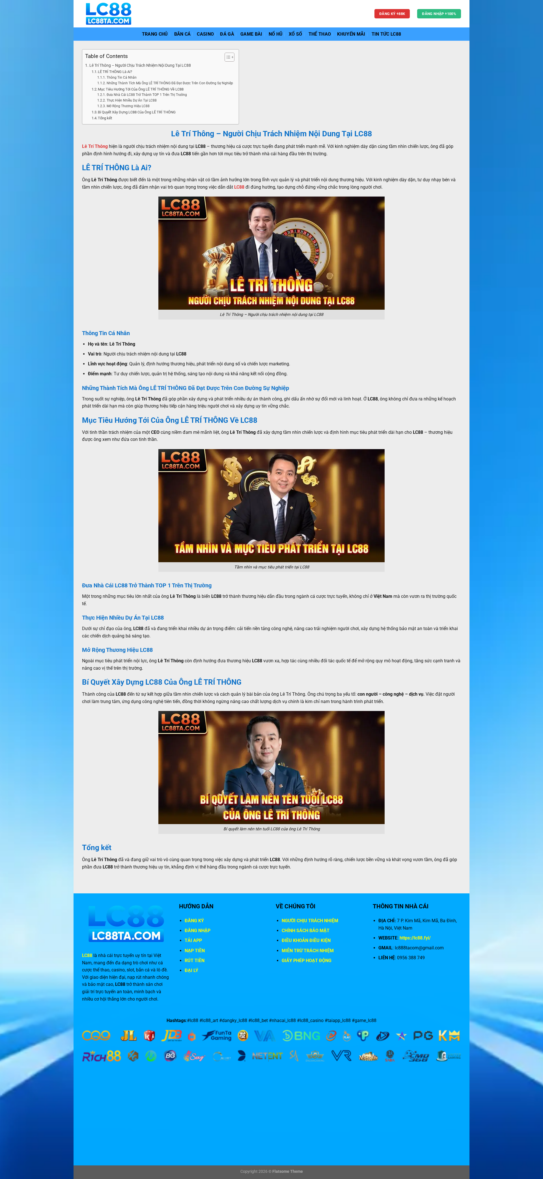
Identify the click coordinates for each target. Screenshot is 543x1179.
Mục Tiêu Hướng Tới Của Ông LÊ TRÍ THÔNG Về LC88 (141, 89)
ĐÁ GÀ (227, 34)
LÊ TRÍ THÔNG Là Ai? (115, 72)
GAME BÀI (251, 34)
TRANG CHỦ (155, 34)
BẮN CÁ (182, 34)
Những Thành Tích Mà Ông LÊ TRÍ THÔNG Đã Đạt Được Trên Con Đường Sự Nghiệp (170, 83)
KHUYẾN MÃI (351, 34)
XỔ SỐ (295, 34)
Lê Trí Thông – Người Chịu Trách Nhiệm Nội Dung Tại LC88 (140, 65)
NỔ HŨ (276, 34)
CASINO (205, 34)
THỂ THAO (320, 34)
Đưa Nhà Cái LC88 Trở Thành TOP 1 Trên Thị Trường (147, 95)
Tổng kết (105, 118)
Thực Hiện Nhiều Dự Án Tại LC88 (131, 100)
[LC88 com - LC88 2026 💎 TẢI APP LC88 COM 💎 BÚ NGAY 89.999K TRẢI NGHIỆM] (108, 14)
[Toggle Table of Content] (226, 57)
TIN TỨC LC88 (386, 34)
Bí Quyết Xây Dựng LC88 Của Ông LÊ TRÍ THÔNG (137, 112)
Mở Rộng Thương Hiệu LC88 (128, 106)
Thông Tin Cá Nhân (121, 77)
